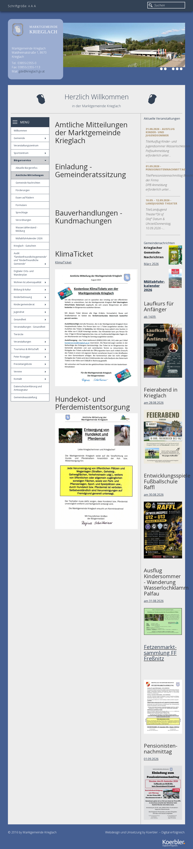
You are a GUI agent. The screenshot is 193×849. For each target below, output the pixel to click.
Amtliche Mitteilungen (30, 175)
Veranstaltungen (22, 341)
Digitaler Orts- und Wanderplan (24, 273)
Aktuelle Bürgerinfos (26, 167)
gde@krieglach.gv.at (32, 71)
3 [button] (170, 69)
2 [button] (166, 69)
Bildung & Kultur (22, 289)
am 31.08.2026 (154, 601)
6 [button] (182, 69)
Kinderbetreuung (23, 297)
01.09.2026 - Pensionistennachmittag (166, 167)
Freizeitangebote (23, 364)
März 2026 (151, 264)
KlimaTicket (63, 262)
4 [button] (174, 69)
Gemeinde (19, 138)
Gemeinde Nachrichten (28, 182)
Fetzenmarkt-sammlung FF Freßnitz (160, 652)
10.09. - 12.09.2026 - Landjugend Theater (161, 201)
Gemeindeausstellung (25, 397)
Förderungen (23, 190)
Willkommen (20, 130)
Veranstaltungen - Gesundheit (29, 326)
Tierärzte (18, 334)
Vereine (18, 371)
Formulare (21, 205)
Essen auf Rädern (25, 197)
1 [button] (162, 69)
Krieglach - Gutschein (25, 245)
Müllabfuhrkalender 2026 (29, 238)
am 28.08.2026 (154, 403)
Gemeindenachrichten (159, 243)
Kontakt (18, 378)
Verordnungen (23, 220)
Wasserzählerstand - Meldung (27, 229)
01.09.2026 (151, 759)
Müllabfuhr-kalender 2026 (154, 285)
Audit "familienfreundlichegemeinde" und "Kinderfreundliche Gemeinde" (30, 258)
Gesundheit (20, 319)
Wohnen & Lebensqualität (27, 282)
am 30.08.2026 (154, 495)
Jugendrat (19, 312)
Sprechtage (22, 212)
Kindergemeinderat (24, 304)
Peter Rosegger (22, 356)
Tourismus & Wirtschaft (26, 349)
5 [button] (178, 69)
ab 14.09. (150, 317)
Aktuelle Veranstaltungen (162, 118)
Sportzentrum (21, 153)
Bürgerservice (22, 160)
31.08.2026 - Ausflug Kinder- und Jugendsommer (160, 132)
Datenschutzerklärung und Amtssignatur (28, 388)
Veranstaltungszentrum (26, 145)
